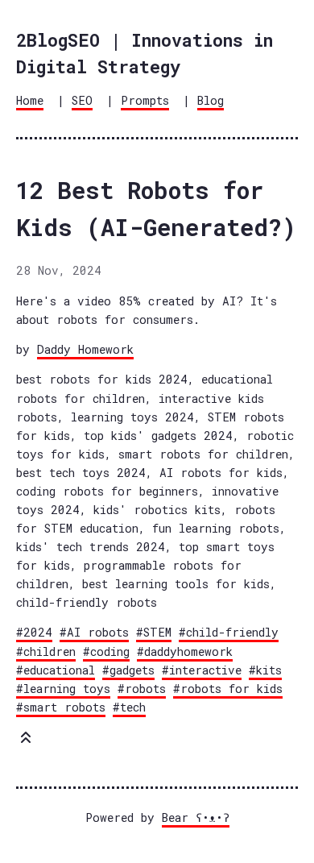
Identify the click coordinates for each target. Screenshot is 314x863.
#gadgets (128, 670)
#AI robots (94, 632)
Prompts (145, 100)
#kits (265, 670)
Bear (195, 817)
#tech (129, 707)
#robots (142, 688)
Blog (210, 100)
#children (46, 651)
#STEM (153, 632)
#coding (106, 651)
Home (29, 100)
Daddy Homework (85, 349)
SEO (82, 100)
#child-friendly (229, 632)
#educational (55, 670)
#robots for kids (228, 688)
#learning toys (63, 688)
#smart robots (60, 707)
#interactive (202, 670)
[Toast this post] (25, 741)
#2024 (34, 632)
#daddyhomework (185, 651)
